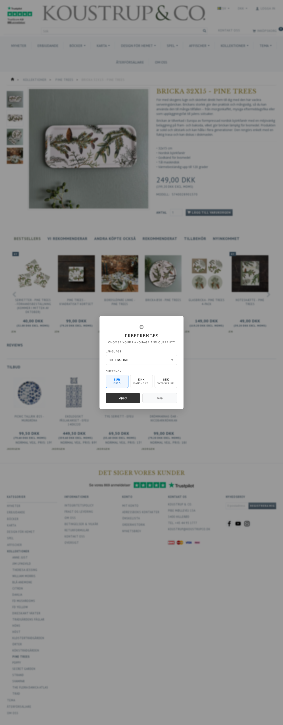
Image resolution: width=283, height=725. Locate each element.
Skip (160, 398)
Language (113, 351)
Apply (123, 398)
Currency (113, 371)
